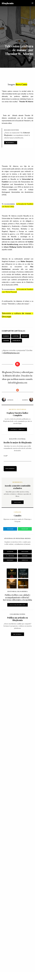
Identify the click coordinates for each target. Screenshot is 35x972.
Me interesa (17, 634)
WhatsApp (25, 336)
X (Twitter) (15, 336)
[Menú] (32, 3)
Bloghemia (8, 3)
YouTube (25, 556)
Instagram (24, 551)
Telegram (6, 340)
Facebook (6, 336)
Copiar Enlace (16, 340)
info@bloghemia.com (11, 353)
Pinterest (10, 560)
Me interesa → (10, 142)
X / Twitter (10, 556)
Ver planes (17, 502)
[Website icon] (17, 390)
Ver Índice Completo (17, 429)
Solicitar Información (17, 604)
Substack (25, 560)
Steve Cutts (21, 84)
